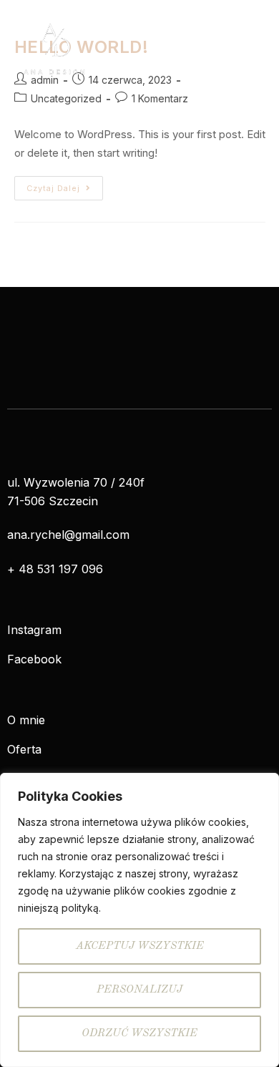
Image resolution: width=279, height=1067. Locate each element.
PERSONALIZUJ (139, 990)
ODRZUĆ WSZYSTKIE (139, 1033)
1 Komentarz (160, 98)
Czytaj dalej (64, 184)
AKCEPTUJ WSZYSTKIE (140, 946)
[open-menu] (257, 48)
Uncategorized (66, 98)
